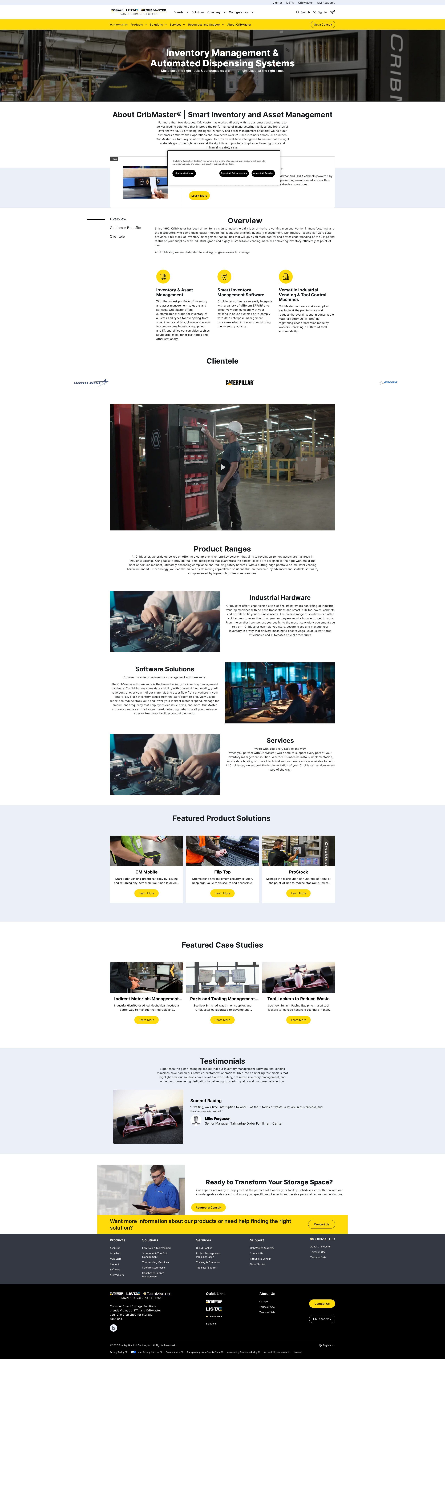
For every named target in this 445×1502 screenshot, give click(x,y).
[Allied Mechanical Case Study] (146, 977)
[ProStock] (298, 851)
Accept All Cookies (263, 173)
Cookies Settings (184, 173)
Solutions (198, 12)
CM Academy (326, 2)
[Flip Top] (222, 851)
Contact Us (322, 1303)
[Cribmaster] (216, 1316)
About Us (267, 1294)
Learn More (146, 893)
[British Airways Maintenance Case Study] (222, 977)
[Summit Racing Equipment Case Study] (298, 977)
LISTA (290, 2)
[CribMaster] (322, 1239)
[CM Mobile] (146, 851)
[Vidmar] (216, 1302)
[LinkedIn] (113, 1328)
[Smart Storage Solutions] (139, 15)
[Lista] (216, 1309)
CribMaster (305, 2)
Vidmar (277, 2)
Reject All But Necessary (234, 173)
